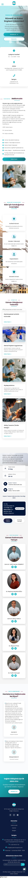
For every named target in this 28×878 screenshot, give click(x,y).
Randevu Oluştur (20, 508)
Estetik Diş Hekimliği (19, 520)
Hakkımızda (14, 825)
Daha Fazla (14, 159)
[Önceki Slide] (10, 41)
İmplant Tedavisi (8, 520)
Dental (14, 828)
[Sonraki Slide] (17, 41)
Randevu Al (13, 36)
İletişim (14, 830)
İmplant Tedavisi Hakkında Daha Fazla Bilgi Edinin (14, 497)
